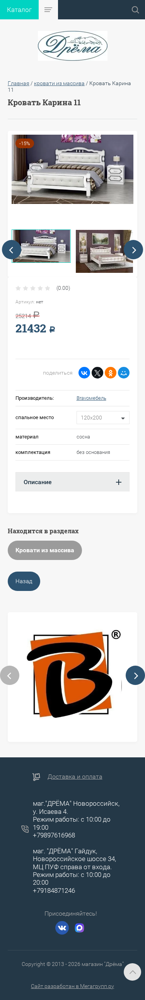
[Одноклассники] (110, 372)
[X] (97, 372)
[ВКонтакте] (84, 372)
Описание (38, 482)
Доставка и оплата (75, 776)
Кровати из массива (44, 550)
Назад (23, 581)
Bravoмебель (91, 398)
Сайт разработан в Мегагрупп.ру (72, 986)
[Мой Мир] (124, 372)
